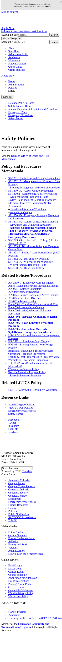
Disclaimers (14, 498)
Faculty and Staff (17, 544)
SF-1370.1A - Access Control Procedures (30, 190)
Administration (16, 84)
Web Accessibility (18, 596)
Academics (14, 57)
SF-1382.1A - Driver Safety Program (28, 258)
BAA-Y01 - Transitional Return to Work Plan (33, 304)
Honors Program (17, 611)
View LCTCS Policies (20, 407)
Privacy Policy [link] (32, 6)
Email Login (15, 565)
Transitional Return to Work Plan (28, 209)
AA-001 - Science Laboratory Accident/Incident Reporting (25, 290)
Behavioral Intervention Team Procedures (30, 350)
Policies (12, 87)
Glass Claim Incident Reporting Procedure (33, 199)
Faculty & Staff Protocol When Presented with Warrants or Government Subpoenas (33, 358)
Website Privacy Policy (20, 593)
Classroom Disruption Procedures (26, 353)
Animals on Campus (21, 212)
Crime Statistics (16, 69)
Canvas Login (16, 571)
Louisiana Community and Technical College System (25, 625)
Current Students (17, 535)
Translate (27, 471)
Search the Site (9, 34)
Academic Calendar (19, 480)
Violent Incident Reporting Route (28, 264)
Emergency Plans (17, 112)
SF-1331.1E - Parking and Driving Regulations (34, 178)
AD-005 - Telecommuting (22, 301)
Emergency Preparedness (22, 410)
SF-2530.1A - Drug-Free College (26, 268)
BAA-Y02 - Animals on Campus (26, 307)
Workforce (14, 60)
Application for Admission (22, 577)
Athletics (13, 541)
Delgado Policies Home (21, 102)
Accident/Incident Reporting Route (29, 196)
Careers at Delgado (18, 489)
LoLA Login (15, 568)
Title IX (12, 520)
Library (12, 508)
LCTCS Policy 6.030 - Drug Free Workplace (32, 389)
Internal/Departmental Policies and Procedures (33, 109)
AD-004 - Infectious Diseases (24, 298)
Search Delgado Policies (21, 404)
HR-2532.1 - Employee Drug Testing (28, 341)
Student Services (17, 63)
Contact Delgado (17, 495)
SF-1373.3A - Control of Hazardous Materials (33, 221)
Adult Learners (16, 550)
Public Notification (18, 514)
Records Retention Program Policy (27, 372)
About (11, 48)
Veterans (13, 547)
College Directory (18, 492)
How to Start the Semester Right (25, 553)
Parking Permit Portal (20, 584)
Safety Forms (15, 118)
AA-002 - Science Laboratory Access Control (33, 295)
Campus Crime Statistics (21, 486)
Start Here (13, 51)
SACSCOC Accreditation (22, 517)
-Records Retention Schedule (25, 375)
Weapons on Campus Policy (23, 369)
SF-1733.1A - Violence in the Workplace (30, 261)
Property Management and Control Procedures (35, 187)
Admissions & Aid (18, 54)
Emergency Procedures (20, 115)
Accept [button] (48, 6)
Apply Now (7, 28)
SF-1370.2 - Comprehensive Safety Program (32, 193)
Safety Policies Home (20, 106)
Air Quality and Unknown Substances (30, 224)
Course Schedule (17, 574)
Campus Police (16, 483)
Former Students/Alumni (21, 538)
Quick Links (15, 66)
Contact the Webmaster (20, 590)
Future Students (16, 532)
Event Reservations (18, 580)
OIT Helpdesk (16, 587)
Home (11, 81)
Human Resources (18, 504)
